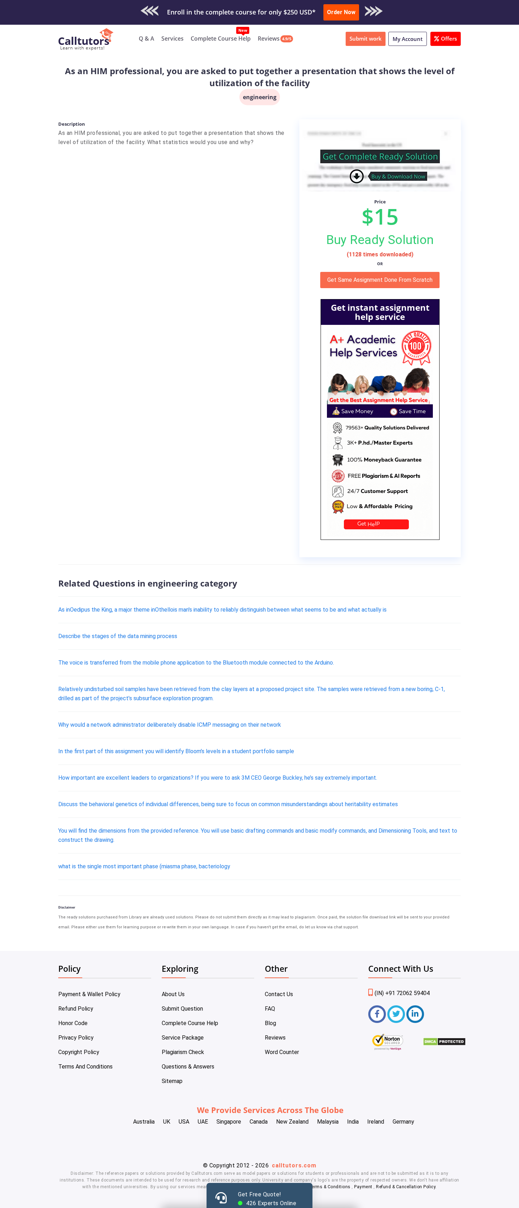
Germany (403, 1121)
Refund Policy (75, 1008)
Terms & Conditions (330, 1186)
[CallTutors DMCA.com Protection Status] (444, 1044)
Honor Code (73, 1023)
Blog (270, 1023)
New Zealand (292, 1121)
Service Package (183, 1037)
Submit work (366, 38)
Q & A (146, 38)
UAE (203, 1121)
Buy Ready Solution (380, 239)
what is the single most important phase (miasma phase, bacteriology (144, 866)
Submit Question (182, 1008)
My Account (408, 38)
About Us (173, 994)
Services (172, 38)
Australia (144, 1121)
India (353, 1121)
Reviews (269, 38)
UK (166, 1121)
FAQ (270, 1008)
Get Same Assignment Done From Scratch (379, 279)
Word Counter (282, 1052)
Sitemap (172, 1081)
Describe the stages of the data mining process (117, 636)
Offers (449, 38)
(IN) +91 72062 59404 (402, 993)
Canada (259, 1121)
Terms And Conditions (85, 1066)
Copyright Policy (78, 1052)
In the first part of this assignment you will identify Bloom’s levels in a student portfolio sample (176, 751)
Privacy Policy (76, 1037)
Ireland (375, 1121)
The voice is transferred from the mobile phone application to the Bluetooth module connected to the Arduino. (196, 662)
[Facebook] (377, 1014)
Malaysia (328, 1121)
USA (184, 1121)
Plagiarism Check (183, 1052)
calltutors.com (294, 1165)
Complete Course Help (221, 38)
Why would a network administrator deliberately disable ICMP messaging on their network (169, 724)
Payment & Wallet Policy (89, 994)
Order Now (341, 12)
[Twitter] (396, 1014)
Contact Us (279, 994)
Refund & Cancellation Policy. (406, 1186)
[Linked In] (415, 1014)
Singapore (228, 1121)
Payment (363, 1186)
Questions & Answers (188, 1066)
